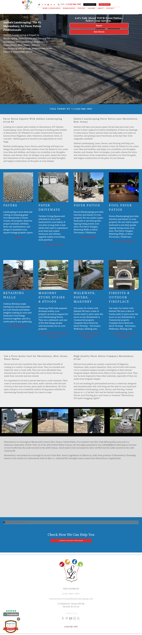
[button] (71, 522)
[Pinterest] (66, 618)
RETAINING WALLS (18, 326)
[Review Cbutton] (10, 626)
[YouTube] (70, 618)
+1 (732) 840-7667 (73, 4)
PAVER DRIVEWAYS (53, 244)
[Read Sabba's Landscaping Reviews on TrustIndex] (11, 615)
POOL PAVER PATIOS (124, 241)
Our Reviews (89, 4)
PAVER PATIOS (88, 237)
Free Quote (104, 4)
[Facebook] (62, 618)
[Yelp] (78, 618)
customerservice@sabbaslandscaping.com (71, 599)
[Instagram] (74, 618)
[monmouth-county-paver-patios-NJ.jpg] (17, 410)
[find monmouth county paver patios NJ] (89, 410)
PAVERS (18, 237)
